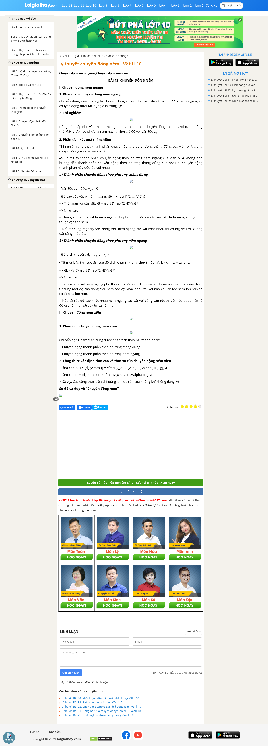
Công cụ (211, 5)
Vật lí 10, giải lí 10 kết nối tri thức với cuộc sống (94, 56)
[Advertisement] (111, 446)
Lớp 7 (127, 5)
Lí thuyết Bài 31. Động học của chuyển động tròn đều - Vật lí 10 (101, 711)
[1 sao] (182, 406)
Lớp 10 (91, 5)
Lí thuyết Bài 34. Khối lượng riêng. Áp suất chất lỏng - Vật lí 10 (100, 698)
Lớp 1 (199, 5)
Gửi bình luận (70, 672)
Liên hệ (34, 732)
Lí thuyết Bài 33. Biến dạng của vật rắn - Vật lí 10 (91, 702)
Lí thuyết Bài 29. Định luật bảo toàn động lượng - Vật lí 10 (97, 715)
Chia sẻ (86, 407)
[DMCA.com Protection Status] (101, 740)
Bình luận (68, 407)
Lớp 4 (163, 5)
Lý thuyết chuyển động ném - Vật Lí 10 (100, 64)
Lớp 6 (139, 5)
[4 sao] (195, 406)
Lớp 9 (103, 5)
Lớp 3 (175, 5)
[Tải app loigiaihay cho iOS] (247, 62)
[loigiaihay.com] (41, 7)
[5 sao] (200, 406)
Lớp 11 (79, 5)
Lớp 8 (115, 5)
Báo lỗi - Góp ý (131, 491)
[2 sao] (187, 406)
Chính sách (54, 732)
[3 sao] (191, 406)
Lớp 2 (187, 5)
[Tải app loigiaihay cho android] (220, 62)
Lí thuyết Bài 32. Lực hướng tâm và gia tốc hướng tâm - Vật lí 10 (101, 706)
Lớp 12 (67, 5)
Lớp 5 (151, 5)
